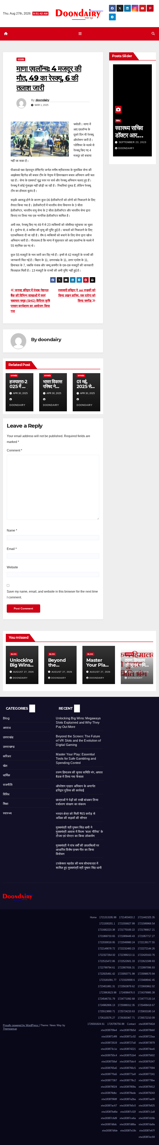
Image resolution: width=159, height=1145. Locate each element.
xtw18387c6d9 (109, 1118)
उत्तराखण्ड (129, 654)
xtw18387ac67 (109, 1105)
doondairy (42, 100)
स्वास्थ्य (7, 813)
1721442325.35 (146, 917)
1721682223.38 (106, 929)
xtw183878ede (128, 1093)
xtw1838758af (109, 1061)
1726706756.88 (115, 1023)
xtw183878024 (109, 1086)
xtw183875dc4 (128, 1061)
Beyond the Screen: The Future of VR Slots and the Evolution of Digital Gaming (78, 740)
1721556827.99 (126, 923)
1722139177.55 (146, 942)
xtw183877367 (109, 1080)
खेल (5, 765)
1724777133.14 (146, 998)
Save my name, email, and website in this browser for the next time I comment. (52, 594)
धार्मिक (6, 775)
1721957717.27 (146, 936)
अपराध (7, 727)
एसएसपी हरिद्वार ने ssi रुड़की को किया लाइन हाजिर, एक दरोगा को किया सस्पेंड (76, 295)
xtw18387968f (109, 1099)
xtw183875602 (147, 1055)
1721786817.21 (146, 929)
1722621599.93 (146, 961)
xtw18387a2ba (128, 1099)
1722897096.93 (146, 967)
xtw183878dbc (109, 1093)
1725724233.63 (126, 1011)
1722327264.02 (106, 954)
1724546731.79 (106, 998)
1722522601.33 (126, 961)
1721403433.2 (127, 917)
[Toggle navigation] (80, 33)
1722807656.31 (126, 967)
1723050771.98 (126, 973)
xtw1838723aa (147, 1036)
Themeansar (10, 1028)
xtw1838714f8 (109, 1036)
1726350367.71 (126, 1017)
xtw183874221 (128, 1048)
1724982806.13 (106, 1005)
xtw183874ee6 (147, 1048)
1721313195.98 (107, 917)
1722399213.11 (126, 954)
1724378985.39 (146, 992)
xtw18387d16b (147, 1118)
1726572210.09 (146, 1017)
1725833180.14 (146, 1011)
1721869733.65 (106, 936)
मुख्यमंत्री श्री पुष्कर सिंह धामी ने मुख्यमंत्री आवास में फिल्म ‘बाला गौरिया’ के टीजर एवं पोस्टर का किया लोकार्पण (79, 832)
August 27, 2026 (23, 672)
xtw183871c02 (128, 1036)
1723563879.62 (126, 986)
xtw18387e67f (147, 1130)
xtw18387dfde (110, 1130)
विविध (118, 121)
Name (12, 530)
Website (12, 567)
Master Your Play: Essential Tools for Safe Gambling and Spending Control (76, 758)
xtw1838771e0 (128, 1074)
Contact (131, 1023)
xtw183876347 (147, 1061)
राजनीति (7, 784)
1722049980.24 (126, 942)
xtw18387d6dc (109, 1124)
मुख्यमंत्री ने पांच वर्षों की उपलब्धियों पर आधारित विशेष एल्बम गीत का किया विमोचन (77, 850)
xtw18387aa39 (147, 1099)
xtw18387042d (147, 1023)
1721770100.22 (126, 929)
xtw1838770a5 (109, 1074)
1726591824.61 (96, 1023)
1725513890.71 (106, 1011)
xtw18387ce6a (128, 1118)
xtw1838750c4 (109, 1055)
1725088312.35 (126, 1005)
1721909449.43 (126, 936)
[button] (153, 33)
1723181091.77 (107, 979)
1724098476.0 (127, 992)
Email (12, 548)
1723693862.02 (146, 986)
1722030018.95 (106, 942)
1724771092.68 (126, 998)
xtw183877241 (147, 1074)
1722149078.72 (106, 948)
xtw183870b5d (128, 1030)
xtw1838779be (147, 1080)
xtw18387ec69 (147, 1137)
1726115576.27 (106, 1017)
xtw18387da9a (147, 1124)
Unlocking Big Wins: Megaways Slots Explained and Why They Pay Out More (78, 722)
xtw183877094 (147, 1067)
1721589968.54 (146, 923)
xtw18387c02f (128, 1111)
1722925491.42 (106, 973)
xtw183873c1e (109, 1048)
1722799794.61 (106, 967)
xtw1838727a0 (128, 1042)
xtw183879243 (147, 1093)
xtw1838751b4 (128, 1055)
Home (93, 917)
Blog (13, 654)
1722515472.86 (106, 961)
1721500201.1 (107, 923)
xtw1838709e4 (109, 1030)
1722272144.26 (146, 948)
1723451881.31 (106, 986)
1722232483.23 (126, 948)
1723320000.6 (127, 979)
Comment (14, 450)
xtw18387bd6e (109, 1111)
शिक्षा (5, 803)
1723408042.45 (146, 979)
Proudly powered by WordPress (21, 1025)
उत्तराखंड (21, 59)
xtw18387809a (128, 1086)
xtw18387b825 (147, 1105)
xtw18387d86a (128, 1124)
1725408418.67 (146, 1005)
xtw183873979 (147, 1042)
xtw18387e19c (128, 1130)
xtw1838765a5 (109, 1067)
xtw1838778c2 (128, 1080)
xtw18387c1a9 (147, 1111)
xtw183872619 (109, 1042)
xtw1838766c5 (128, 1067)
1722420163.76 (146, 954)
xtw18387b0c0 (128, 1105)
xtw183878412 (147, 1086)
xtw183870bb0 (147, 1030)
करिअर (7, 756)
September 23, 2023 (132, 142)
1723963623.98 (107, 992)
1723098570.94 (146, 973)
